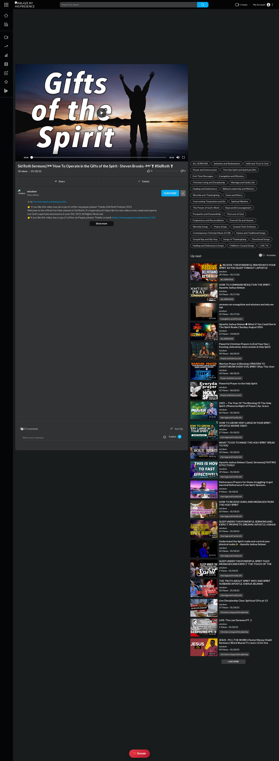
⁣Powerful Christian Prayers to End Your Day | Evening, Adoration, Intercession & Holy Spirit (245, 345)
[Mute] (178, 157)
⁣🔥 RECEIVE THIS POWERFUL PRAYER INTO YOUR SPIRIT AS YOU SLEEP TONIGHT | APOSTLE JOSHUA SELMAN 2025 (247, 267)
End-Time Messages (203, 176)
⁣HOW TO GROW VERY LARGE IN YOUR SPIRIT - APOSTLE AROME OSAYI (245, 424)
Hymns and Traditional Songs (251, 233)
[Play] (19, 157)
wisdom (223, 271)
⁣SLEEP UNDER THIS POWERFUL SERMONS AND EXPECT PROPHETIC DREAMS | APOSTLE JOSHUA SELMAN (247, 524)
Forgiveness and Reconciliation (208, 220)
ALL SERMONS (200, 163)
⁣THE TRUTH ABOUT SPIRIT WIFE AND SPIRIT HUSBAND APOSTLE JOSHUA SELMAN (244, 582)
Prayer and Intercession (205, 169)
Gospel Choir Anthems (244, 226)
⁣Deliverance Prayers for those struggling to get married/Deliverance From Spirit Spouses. (246, 483)
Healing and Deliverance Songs (208, 245)
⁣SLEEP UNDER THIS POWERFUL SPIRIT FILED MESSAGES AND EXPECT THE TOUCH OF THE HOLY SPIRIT (245, 564)
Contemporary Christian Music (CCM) (212, 233)
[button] (263, 4)
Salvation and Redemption (227, 163)
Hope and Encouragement (238, 207)
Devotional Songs (261, 239)
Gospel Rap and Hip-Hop (205, 239)
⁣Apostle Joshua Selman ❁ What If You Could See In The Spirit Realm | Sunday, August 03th (247, 326)
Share (62, 181)
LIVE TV (264, 245)
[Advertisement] (146, 38)
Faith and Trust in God (257, 163)
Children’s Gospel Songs (242, 245)
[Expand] (6, 5)
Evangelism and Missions (231, 176)
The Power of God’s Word (206, 207)
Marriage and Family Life (243, 182)
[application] (101, 112)
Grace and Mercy (234, 195)
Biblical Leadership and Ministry (238, 188)
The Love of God (235, 214)
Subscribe (170, 193)
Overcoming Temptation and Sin (209, 201)
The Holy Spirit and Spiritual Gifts (239, 169)
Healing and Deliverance (205, 188)
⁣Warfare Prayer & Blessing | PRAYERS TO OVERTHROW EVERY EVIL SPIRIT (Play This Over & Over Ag (246, 366)
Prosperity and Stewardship (207, 214)
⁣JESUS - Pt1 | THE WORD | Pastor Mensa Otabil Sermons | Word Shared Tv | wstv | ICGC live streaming (245, 642)
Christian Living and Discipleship (209, 182)
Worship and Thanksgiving (206, 195)
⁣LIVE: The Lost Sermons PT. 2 (235, 620)
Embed (145, 181)
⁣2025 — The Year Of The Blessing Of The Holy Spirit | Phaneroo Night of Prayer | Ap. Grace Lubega (245, 406)
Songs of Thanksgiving (234, 239)
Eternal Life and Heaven (242, 220)
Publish (173, 436)
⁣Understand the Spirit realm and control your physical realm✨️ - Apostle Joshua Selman (244, 543)
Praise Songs (220, 226)
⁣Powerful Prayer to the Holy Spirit (238, 383)
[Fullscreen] (183, 157)
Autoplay (271, 255)
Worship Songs (200, 226)
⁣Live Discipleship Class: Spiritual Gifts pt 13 (243, 600)
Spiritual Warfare (239, 201)
